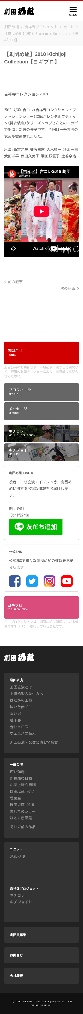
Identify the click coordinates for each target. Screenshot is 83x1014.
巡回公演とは (21, 687)
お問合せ (16, 955)
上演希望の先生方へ (26, 694)
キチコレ (17, 895)
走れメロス (19, 727)
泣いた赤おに (21, 707)
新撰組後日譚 (21, 778)
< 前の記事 (13, 282)
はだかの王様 (21, 700)
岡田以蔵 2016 (22, 805)
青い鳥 (15, 713)
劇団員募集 (18, 935)
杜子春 (15, 720)
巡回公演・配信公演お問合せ (34, 742)
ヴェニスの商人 (23, 733)
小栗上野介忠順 (23, 785)
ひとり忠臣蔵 (21, 818)
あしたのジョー (23, 811)
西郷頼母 (17, 772)
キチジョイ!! (21, 902)
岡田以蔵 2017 (22, 791)
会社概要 (16, 975)
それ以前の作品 (23, 827)
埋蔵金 (15, 798)
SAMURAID (17, 856)
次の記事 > (69, 288)
